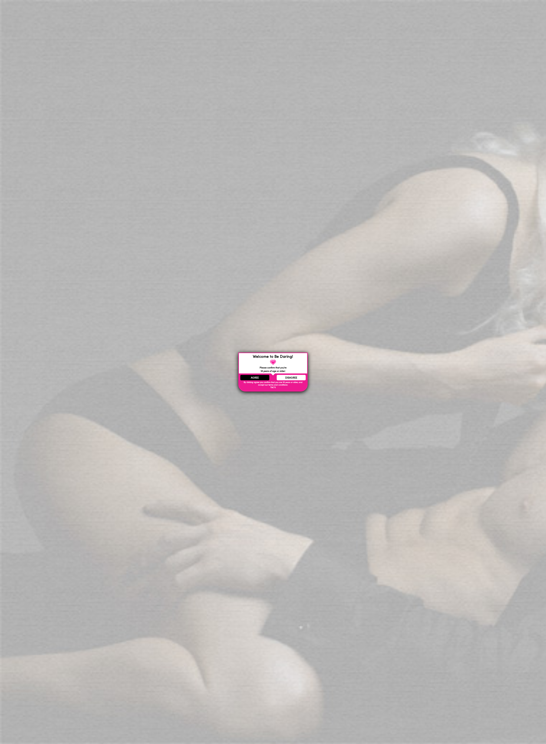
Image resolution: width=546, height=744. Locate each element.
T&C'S (273, 387)
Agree (255, 377)
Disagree (291, 377)
